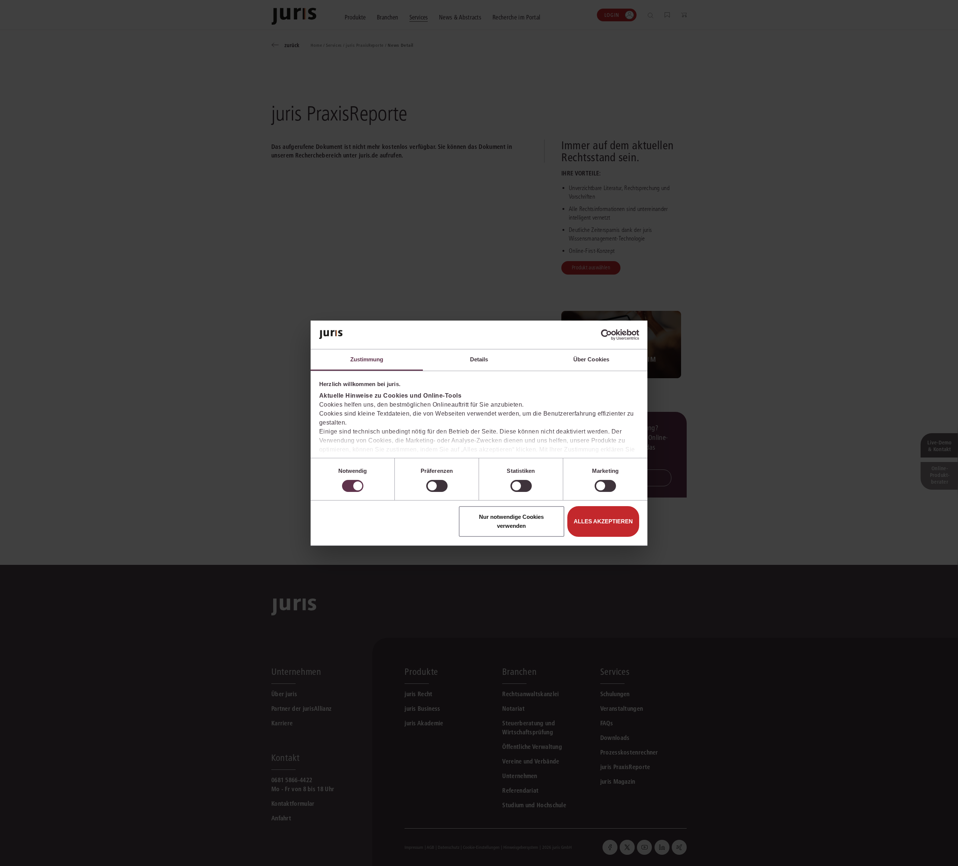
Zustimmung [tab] (367, 359)
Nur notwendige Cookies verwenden (511, 521)
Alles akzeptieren (603, 521)
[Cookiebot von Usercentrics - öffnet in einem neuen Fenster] (606, 334)
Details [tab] (479, 359)
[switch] (437, 486)
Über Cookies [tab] (591, 359)
